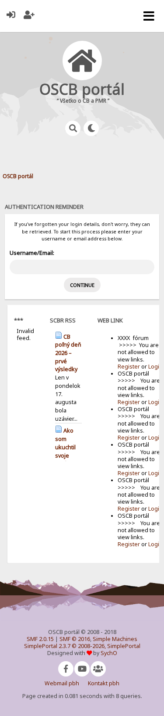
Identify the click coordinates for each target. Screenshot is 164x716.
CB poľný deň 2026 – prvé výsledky (68, 353)
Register (129, 366)
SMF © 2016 (74, 639)
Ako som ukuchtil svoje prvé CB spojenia (66, 451)
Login (155, 366)
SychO (109, 653)
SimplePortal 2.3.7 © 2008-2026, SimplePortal (82, 646)
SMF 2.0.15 (40, 639)
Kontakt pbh (103, 683)
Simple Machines (115, 639)
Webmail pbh (62, 683)
